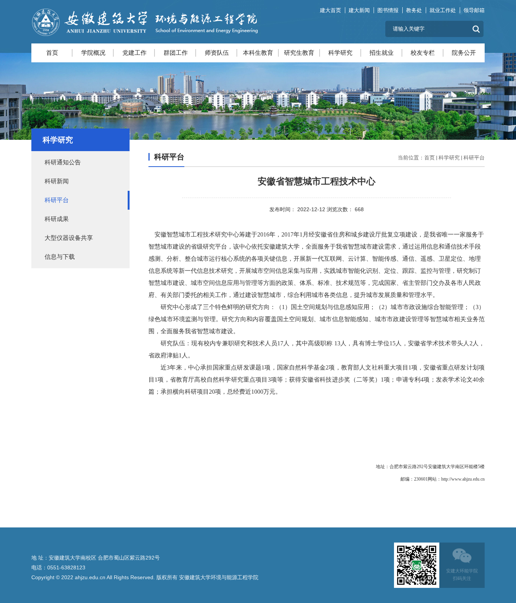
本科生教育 (258, 52)
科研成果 (57, 219)
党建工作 (134, 52)
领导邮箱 (474, 10)
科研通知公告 (63, 162)
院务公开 (464, 52)
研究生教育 (299, 52)
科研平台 (57, 200)
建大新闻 (359, 10)
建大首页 (330, 10)
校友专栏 (423, 52)
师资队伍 (217, 52)
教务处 (414, 10)
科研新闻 (57, 181)
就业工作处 (442, 10)
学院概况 (93, 52)
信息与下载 (60, 257)
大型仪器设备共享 (69, 238)
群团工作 (176, 52)
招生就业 (381, 52)
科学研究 (340, 52)
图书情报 (388, 10)
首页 (52, 52)
